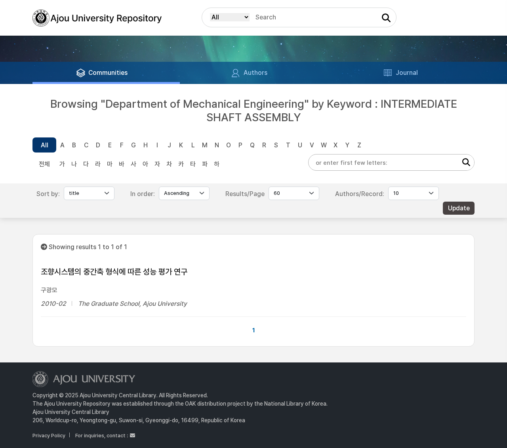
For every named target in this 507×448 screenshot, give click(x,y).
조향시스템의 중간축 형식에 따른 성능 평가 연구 (114, 271)
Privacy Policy (48, 435)
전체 (44, 164)
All (44, 145)
